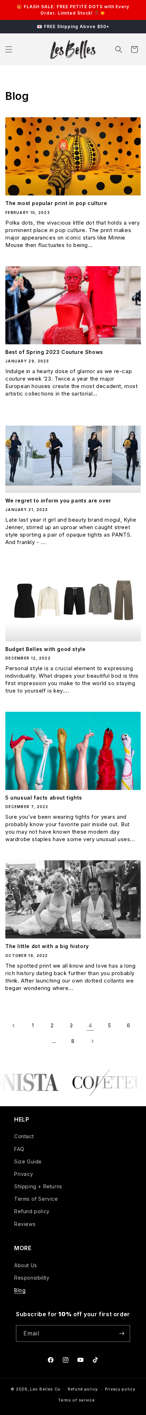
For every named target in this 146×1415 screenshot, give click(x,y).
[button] (9, 49)
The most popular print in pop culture (56, 203)
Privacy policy (120, 1389)
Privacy (23, 1174)
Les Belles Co (45, 1389)
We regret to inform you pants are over (58, 500)
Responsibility (31, 1278)
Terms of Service (36, 1199)
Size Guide (28, 1161)
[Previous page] (14, 1025)
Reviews (24, 1224)
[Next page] (92, 1041)
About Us (25, 1265)
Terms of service (76, 1400)
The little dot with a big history (47, 946)
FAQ (19, 1149)
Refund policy (32, 1211)
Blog (20, 1290)
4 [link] (90, 1025)
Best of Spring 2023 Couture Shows (54, 352)
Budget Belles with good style (45, 649)
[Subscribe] (122, 1333)
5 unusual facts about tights (43, 798)
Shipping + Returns (38, 1186)
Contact (24, 1136)
